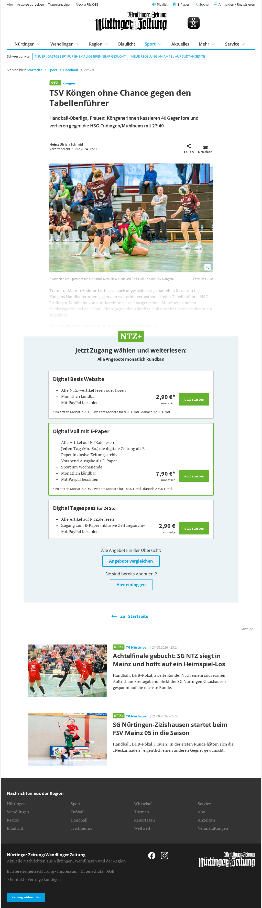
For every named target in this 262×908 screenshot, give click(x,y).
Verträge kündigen (44, 879)
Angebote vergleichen (131, 561)
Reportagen (144, 820)
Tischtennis (81, 828)
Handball (70, 70)
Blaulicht (126, 44)
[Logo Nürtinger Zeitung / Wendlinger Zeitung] (131, 21)
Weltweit (142, 828)
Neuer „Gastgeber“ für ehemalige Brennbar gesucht (80, 56)
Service (204, 803)
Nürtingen (16, 803)
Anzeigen (206, 820)
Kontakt (17, 879)
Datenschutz (92, 871)
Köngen (68, 83)
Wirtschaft (143, 803)
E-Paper (183, 4)
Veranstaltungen (213, 828)
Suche (204, 4)
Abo (10, 4)
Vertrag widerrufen (26, 897)
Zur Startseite (134, 616)
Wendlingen (18, 812)
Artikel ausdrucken (205, 146)
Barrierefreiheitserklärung (30, 871)
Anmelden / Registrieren (237, 4)
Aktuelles (180, 44)
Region (13, 820)
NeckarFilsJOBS (87, 4)
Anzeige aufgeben (30, 4)
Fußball (78, 812)
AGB (110, 871)
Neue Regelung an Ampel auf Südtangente (168, 56)
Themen (141, 812)
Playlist (162, 4)
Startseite (34, 70)
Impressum (67, 871)
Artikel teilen (188, 146)
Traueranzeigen (60, 4)
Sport (52, 70)
